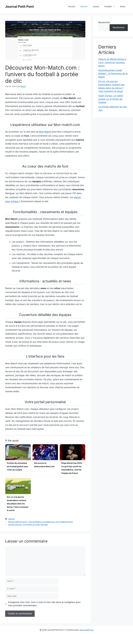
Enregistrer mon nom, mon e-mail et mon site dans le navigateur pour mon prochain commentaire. (44, 604)
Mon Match (45, 131)
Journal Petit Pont (19, 6)
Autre (122, 6)
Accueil (71, 6)
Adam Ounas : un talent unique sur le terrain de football (110, 99)
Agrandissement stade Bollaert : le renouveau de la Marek (113, 73)
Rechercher (104, 22)
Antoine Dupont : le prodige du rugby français (28, 524)
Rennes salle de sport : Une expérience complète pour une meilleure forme (40, 522)
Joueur (96, 6)
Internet (84, 6)
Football (108, 6)
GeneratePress (87, 630)
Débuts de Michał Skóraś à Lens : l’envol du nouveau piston (112, 62)
